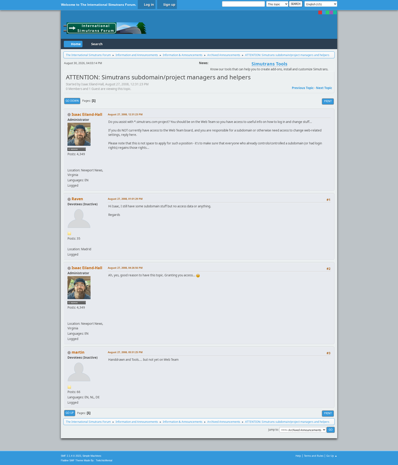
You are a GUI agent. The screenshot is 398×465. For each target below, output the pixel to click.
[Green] (327, 12)
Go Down (72, 100)
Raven (77, 198)
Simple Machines (91, 455)
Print (328, 101)
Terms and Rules (313, 455)
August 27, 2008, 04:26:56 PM (125, 267)
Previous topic (303, 88)
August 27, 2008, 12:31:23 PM (125, 114)
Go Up (70, 412)
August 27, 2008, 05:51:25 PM (125, 352)
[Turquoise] (335, 12)
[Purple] (331, 12)
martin (78, 352)
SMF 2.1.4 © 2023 (71, 455)
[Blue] (324, 12)
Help (298, 455)
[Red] (320, 12)
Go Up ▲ (331, 455)
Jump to (273, 430)
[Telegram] (69, 165)
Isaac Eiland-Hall (87, 114)
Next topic (324, 88)
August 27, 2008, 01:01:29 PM (125, 198)
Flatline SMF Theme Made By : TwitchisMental (86, 460)
